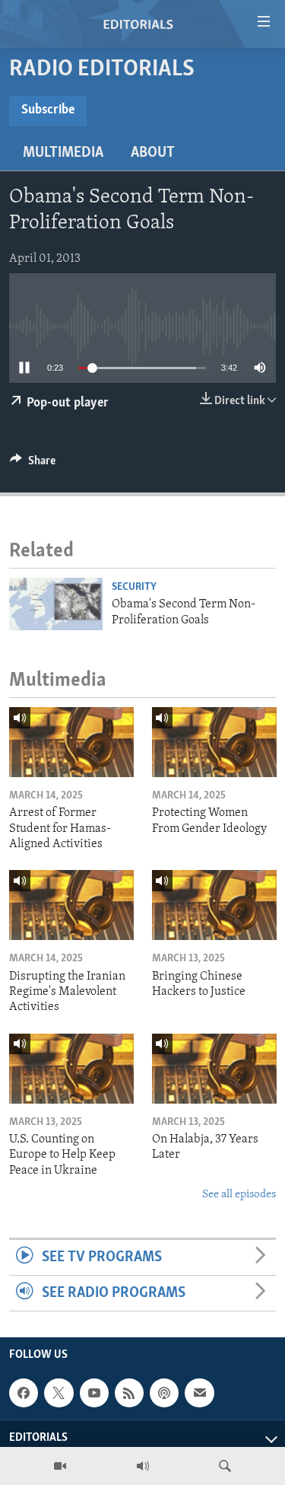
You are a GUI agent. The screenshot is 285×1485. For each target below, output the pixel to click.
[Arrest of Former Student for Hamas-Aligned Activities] (71, 742)
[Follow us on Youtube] (94, 1392)
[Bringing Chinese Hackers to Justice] (214, 905)
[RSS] (129, 1392)
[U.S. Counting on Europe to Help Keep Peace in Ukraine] (71, 1069)
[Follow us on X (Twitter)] (58, 1392)
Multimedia (63, 153)
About (153, 153)
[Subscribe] (199, 1392)
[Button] (32, 464)
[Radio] (143, 1466)
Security (134, 587)
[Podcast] (164, 1392)
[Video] (60, 1466)
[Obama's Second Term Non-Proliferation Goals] (56, 604)
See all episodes (239, 1194)
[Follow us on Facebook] (23, 1392)
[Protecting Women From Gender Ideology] (214, 742)
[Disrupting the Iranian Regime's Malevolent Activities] (71, 905)
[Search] (225, 1466)
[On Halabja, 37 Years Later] (214, 1069)
